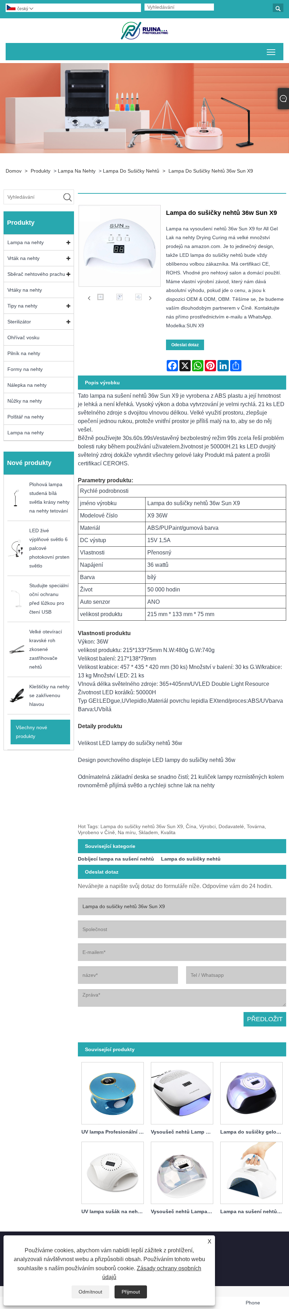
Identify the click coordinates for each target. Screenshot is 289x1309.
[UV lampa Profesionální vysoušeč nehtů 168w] (112, 1092)
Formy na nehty (25, 369)
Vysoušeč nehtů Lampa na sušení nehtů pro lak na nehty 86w (184, 1211)
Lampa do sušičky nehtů (131, 171)
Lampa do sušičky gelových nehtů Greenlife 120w (253, 1132)
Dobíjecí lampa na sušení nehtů (116, 859)
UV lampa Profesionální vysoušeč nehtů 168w (114, 1132)
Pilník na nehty (23, 353)
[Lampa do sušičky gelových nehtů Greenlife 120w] (251, 1092)
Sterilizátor (19, 321)
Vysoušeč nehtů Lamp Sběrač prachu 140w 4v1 (184, 1132)
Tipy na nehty (22, 306)
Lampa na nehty (77, 171)
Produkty (40, 171)
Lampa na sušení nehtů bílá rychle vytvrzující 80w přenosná (253, 1211)
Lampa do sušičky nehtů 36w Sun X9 (210, 171)
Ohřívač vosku (23, 337)
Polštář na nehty (25, 417)
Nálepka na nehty (27, 385)
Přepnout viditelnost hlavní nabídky (271, 51)
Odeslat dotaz (185, 344)
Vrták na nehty (23, 258)
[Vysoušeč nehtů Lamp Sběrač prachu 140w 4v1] (182, 1092)
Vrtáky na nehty (24, 290)
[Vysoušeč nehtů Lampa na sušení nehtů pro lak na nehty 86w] (182, 1171)
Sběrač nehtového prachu (36, 274)
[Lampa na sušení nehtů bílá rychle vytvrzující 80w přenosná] (251, 1171)
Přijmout (131, 1292)
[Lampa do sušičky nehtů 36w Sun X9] (100, 298)
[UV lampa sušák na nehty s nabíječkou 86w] (112, 1171)
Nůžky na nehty (24, 401)
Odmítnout (90, 1292)
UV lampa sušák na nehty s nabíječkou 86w (114, 1211)
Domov (13, 171)
